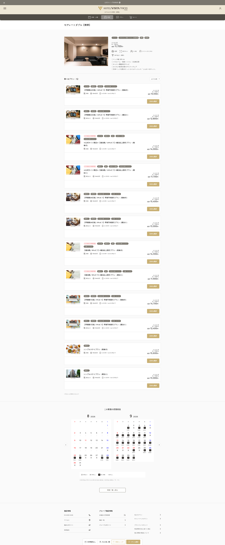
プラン (121, 17)
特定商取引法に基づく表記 (142, 529)
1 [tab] (80, 64)
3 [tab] (83, 64)
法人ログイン (138, 515)
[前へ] (66, 445)
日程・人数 (94, 17)
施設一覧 (102, 520)
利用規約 (66, 530)
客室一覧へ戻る (112, 490)
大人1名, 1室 (106, 542)
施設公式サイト (68, 525)
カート (135, 17)
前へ (66, 445)
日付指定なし (91, 542)
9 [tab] (91, 64)
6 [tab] (87, 64)
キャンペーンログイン (141, 518)
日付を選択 (153, 101)
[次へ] (159, 445)
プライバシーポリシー (141, 525)
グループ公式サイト (105, 525)
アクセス (66, 520)
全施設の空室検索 (104, 515)
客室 (108, 17)
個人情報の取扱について (141, 533)
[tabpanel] (86, 51)
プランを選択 (134, 542)
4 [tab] (84, 64)
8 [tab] (90, 64)
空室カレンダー (119, 542)
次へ (159, 445)
